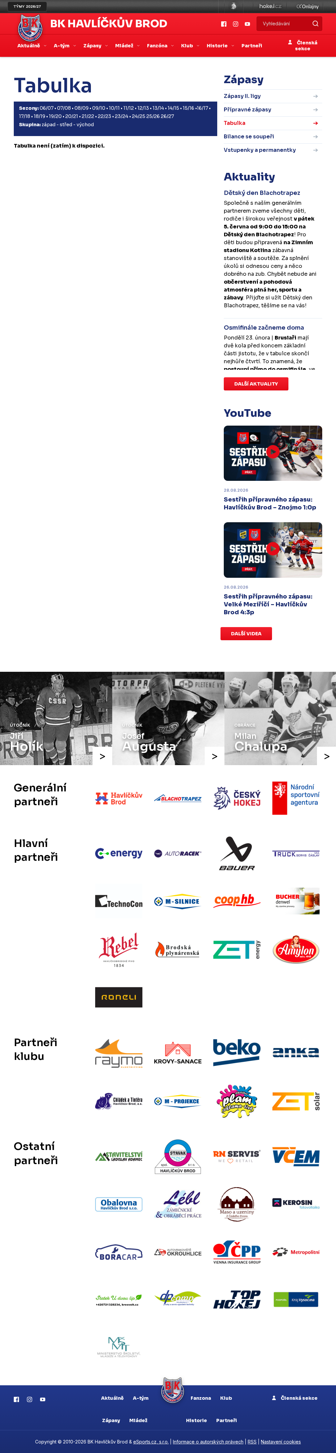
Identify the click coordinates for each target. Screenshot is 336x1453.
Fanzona (201, 1398)
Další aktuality (256, 384)
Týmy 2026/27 (27, 6)
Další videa (246, 634)
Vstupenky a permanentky (260, 150)
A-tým (141, 1398)
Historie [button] (218, 46)
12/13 (143, 108)
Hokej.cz (270, 6)
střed (66, 125)
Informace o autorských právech (208, 1441)
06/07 (46, 108)
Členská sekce (306, 46)
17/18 (24, 116)
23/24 (121, 116)
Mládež (138, 1420)
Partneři (252, 46)
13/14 (158, 108)
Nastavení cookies (281, 1441)
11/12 (128, 108)
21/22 (88, 116)
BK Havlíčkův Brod (108, 23)
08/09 (81, 108)
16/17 (202, 108)
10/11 (114, 108)
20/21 (71, 116)
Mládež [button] (124, 46)
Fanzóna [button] (157, 46)
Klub (226, 1398)
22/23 (104, 116)
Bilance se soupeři (249, 136)
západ (48, 125)
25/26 (153, 116)
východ (85, 125)
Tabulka (234, 123)
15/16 (188, 108)
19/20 (55, 116)
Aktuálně (112, 1398)
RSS (252, 1441)
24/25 (138, 116)
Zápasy (111, 1420)
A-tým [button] (62, 46)
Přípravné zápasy (247, 109)
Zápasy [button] (92, 46)
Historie (196, 1420)
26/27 (167, 116)
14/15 (173, 108)
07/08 (64, 108)
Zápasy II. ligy (242, 96)
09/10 (98, 108)
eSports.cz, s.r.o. (151, 1441)
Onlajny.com (308, 6)
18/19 (39, 116)
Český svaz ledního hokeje (233, 6)
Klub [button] (187, 46)
